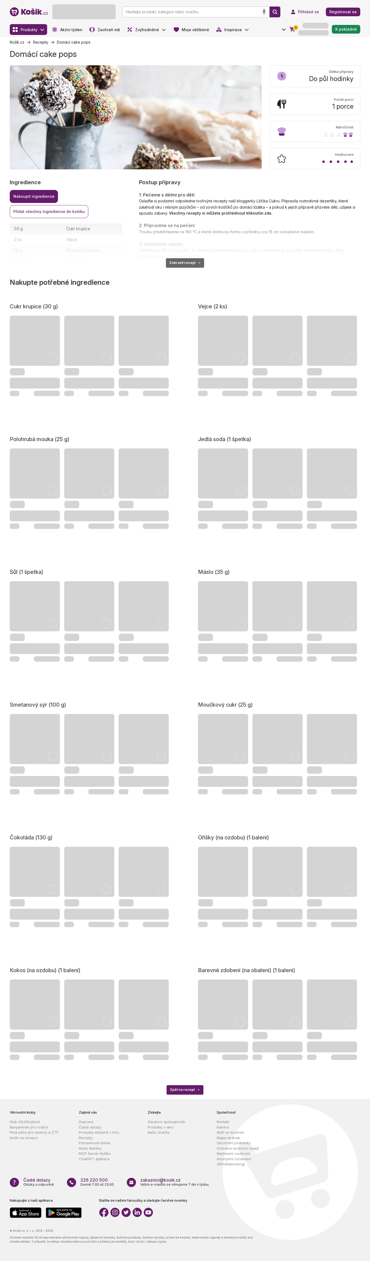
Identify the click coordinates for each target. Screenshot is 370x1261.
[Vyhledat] (275, 12)
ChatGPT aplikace (94, 1159)
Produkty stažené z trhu (99, 1132)
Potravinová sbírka (94, 1143)
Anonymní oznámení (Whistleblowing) (234, 1161)
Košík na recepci (24, 1138)
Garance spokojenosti (166, 1122)
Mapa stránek (228, 1138)
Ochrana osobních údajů (238, 1148)
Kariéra (223, 1127)
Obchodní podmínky (234, 1143)
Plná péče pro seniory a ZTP (34, 1132)
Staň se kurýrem (230, 1132)
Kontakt (223, 1122)
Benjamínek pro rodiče (29, 1127)
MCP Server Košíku (95, 1153)
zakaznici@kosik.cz (160, 1180)
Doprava (86, 1122)
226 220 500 (94, 1180)
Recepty (86, 1138)
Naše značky (159, 1132)
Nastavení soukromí (233, 1153)
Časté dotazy (90, 1127)
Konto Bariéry (90, 1148)
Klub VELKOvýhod (25, 1122)
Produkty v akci (161, 1127)
